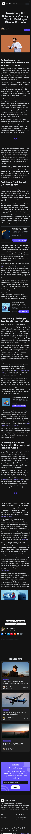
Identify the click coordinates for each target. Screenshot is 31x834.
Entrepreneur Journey (11, 635)
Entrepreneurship (7, 751)
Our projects (19, 830)
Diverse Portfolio (21, 632)
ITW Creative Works (21, 828)
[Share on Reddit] (15, 645)
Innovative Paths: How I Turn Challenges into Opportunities (13, 755)
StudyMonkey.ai (17, 479)
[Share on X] (5, 645)
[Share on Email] (18, 645)
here (13, 224)
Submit (15, 798)
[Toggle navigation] (27, 4)
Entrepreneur (4, 266)
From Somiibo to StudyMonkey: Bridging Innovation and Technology (15, 693)
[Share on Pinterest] (11, 645)
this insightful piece (6, 517)
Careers (18, 833)
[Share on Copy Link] (21, 645)
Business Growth (22, 635)
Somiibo (5, 479)
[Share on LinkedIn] (8, 645)
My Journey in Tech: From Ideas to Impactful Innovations (14, 724)
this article (24, 540)
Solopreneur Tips (11, 632)
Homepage (4, 828)
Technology (5, 690)
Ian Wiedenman (8, 28)
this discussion (18, 556)
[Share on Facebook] (2, 645)
